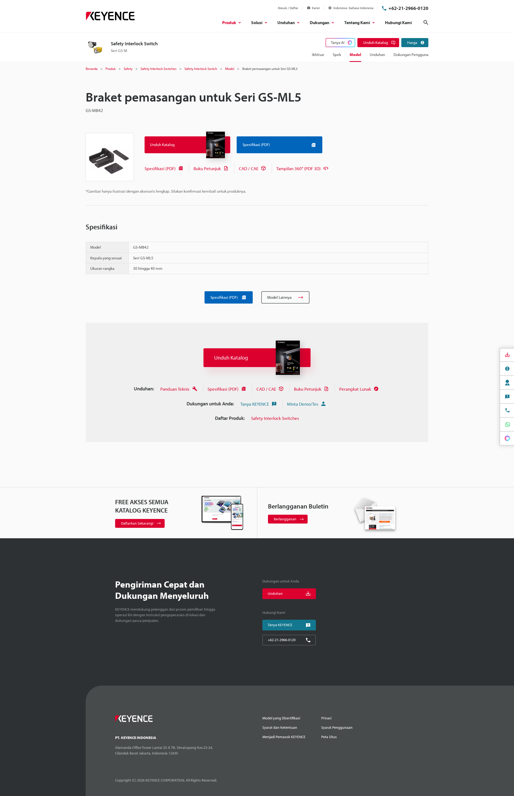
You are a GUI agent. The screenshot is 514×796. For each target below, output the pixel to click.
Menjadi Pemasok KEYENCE (283, 736)
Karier (316, 8)
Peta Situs (329, 736)
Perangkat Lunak (355, 389)
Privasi (326, 718)
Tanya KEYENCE (254, 404)
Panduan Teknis (175, 389)
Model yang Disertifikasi (281, 718)
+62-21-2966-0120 (408, 8)
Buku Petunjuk (207, 168)
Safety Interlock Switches (275, 418)
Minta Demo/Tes (302, 404)
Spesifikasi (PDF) (160, 168)
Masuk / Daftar (288, 8)
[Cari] (426, 22)
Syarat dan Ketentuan (279, 727)
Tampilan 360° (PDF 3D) (298, 168)
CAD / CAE (248, 168)
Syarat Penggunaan (337, 727)
